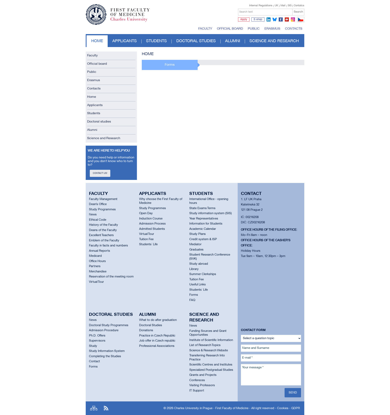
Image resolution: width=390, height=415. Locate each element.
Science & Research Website (208, 350)
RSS (106, 408)
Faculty (205, 28)
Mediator (195, 244)
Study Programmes (102, 209)
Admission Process (152, 223)
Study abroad (198, 263)
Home (97, 41)
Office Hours (97, 261)
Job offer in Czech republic (157, 340)
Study (93, 346)
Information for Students (205, 223)
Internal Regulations (260, 5)
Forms (193, 295)
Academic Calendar (202, 229)
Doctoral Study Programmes (108, 325)
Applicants (124, 41)
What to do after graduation (158, 320)
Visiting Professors (202, 385)
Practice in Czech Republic (157, 335)
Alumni (232, 41)
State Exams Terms (202, 208)
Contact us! (100, 173)
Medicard (95, 256)
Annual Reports (99, 250)
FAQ (192, 300)
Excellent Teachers (101, 235)
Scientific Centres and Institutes (210, 364)
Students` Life (148, 244)
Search (298, 12)
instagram (293, 19)
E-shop (258, 19)
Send (293, 392)
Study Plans (197, 234)
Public (254, 28)
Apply (243, 19)
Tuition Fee (146, 239)
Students (156, 41)
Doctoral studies (196, 41)
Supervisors (97, 340)
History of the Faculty (103, 225)
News (93, 214)
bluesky (275, 19)
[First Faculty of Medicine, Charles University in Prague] (118, 12)
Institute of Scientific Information (211, 340)
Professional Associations (156, 346)
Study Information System (107, 351)
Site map (93, 408)
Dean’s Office (98, 204)
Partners (95, 266)
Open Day (146, 213)
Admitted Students (152, 229)
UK (276, 5)
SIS (289, 5)
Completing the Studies (105, 356)
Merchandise (97, 271)
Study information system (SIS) (210, 213)
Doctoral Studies (150, 325)
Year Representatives (203, 218)
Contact (94, 361)
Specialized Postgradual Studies (211, 370)
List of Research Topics (205, 345)
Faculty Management (103, 199)
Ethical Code (97, 219)
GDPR (295, 408)
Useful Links (197, 284)
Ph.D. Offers (97, 335)
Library (194, 269)
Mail (283, 5)
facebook (281, 19)
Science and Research (274, 41)
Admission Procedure (103, 330)
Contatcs (299, 5)
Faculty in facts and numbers (108, 245)
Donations (146, 330)
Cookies (282, 408)
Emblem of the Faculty (104, 240)
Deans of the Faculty (103, 230)
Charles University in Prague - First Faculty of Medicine (211, 408)
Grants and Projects (203, 375)
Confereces (197, 380)
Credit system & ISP (203, 239)
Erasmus (272, 28)
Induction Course (150, 218)
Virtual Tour (96, 282)
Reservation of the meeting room (111, 276)
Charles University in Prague (132, 21)
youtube (287, 19)
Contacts (293, 28)
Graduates (196, 249)
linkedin (268, 19)
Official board (230, 28)
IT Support (196, 390)
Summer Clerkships (202, 274)
